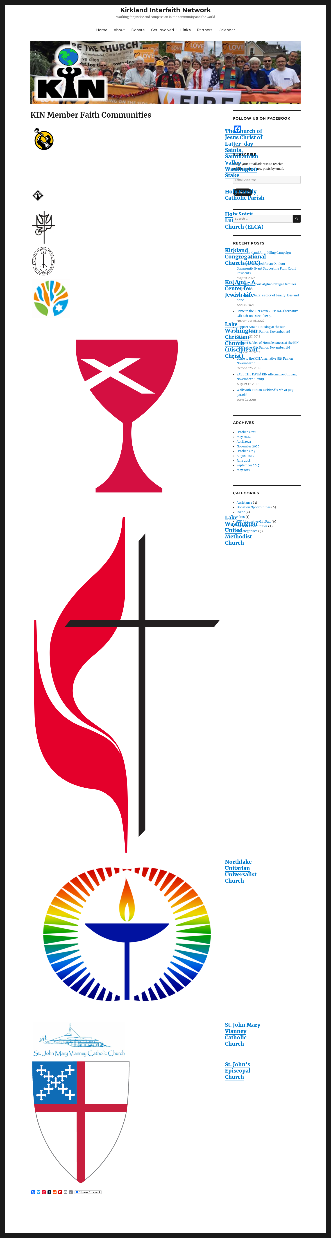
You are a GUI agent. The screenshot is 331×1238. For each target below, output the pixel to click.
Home (101, 30)
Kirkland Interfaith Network (165, 10)
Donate (138, 30)
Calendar (227, 30)
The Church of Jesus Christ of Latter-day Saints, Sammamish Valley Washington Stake (244, 153)
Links (185, 30)
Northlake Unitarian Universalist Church (240, 871)
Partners (204, 30)
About (119, 30)
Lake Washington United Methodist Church (241, 530)
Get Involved (162, 30)
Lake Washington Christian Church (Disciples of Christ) (241, 340)
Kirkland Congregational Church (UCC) (245, 256)
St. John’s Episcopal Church (237, 1070)
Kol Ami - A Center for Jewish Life (240, 288)
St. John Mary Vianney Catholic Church (242, 1034)
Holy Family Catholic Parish (245, 194)
